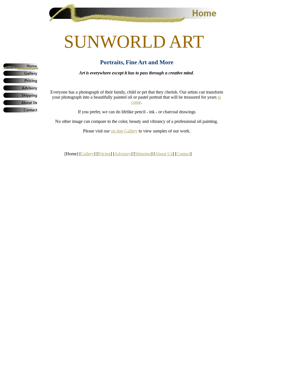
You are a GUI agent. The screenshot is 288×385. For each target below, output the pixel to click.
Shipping (143, 153)
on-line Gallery (124, 131)
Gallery (87, 153)
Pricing (104, 153)
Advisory (122, 153)
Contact (183, 153)
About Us (163, 153)
